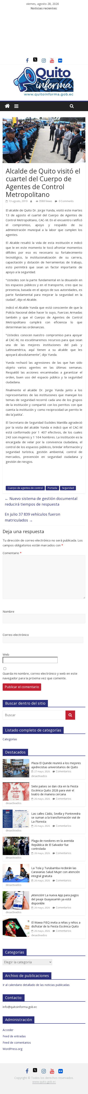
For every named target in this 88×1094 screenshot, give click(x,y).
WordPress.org (12, 1049)
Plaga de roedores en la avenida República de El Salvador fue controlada (52, 845)
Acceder (8, 1030)
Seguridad (68, 488)
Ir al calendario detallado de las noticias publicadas (36, 985)
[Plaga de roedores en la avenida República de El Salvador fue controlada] (16, 839)
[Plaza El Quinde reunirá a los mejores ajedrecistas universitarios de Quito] (16, 761)
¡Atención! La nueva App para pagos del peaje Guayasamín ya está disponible (55, 899)
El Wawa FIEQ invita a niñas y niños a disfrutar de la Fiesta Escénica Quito (55, 924)
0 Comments (65, 201)
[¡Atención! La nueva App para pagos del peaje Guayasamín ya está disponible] (16, 893)
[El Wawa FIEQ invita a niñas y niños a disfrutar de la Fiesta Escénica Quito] (16, 921)
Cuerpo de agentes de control (25, 488)
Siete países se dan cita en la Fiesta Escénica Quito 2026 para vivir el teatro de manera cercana (54, 790)
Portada (52, 488)
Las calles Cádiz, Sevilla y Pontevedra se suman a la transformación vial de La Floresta (55, 817)
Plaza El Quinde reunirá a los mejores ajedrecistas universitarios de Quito (56, 765)
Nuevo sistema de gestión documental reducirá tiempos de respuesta (41, 501)
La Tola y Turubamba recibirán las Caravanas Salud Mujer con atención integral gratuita (55, 872)
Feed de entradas (14, 1036)
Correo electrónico (16, 635)
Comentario (12, 553)
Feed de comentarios (17, 1042)
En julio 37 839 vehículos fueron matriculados (32, 517)
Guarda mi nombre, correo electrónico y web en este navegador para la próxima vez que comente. (40, 675)
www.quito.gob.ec (44, 1082)
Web (6, 654)
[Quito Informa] (44, 68)
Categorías (10, 739)
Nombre (8, 611)
